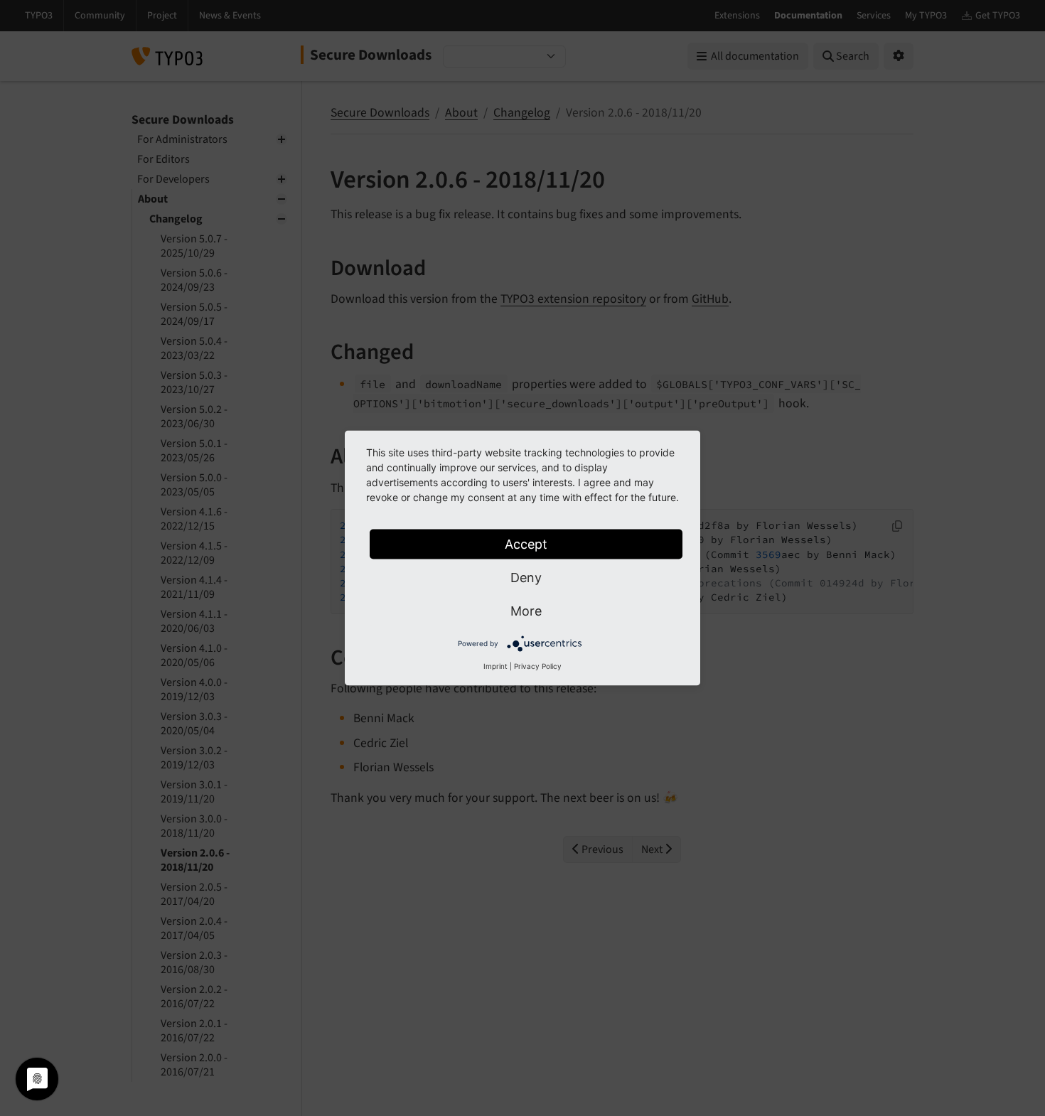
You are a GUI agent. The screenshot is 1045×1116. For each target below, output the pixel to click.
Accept (526, 544)
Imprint (495, 666)
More (526, 610)
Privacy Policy (538, 666)
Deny (526, 577)
